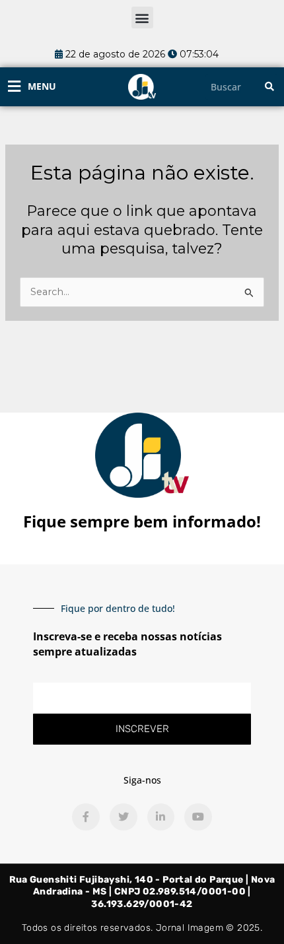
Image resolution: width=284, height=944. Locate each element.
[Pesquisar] (269, 87)
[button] (142, 17)
